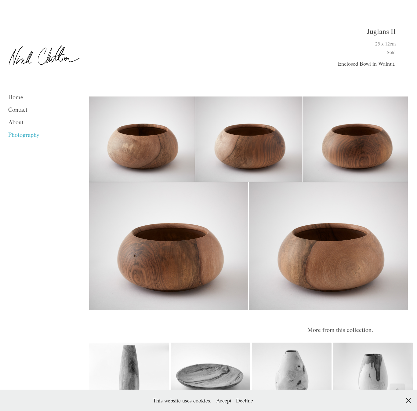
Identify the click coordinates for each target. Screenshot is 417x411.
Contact (17, 109)
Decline (244, 400)
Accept (223, 400)
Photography (23, 134)
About (16, 122)
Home (15, 97)
